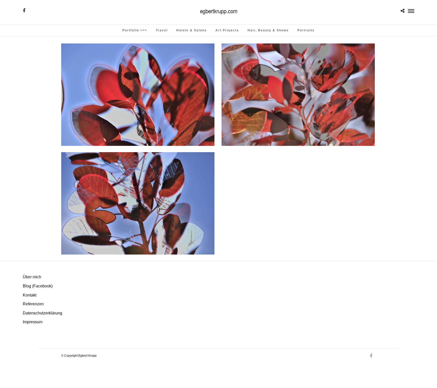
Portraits (306, 30)
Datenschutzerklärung (42, 313)
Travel (162, 30)
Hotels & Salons (191, 30)
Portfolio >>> (134, 30)
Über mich (32, 277)
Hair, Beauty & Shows (268, 30)
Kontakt (29, 295)
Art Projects (227, 30)
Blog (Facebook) (38, 286)
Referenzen (33, 304)
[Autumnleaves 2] (138, 94)
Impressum (32, 322)
